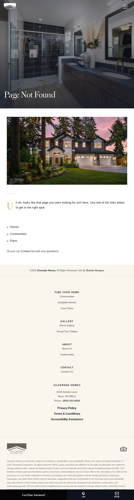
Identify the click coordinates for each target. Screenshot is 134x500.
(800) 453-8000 (71, 400)
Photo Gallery (67, 325)
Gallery (67, 321)
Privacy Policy (67, 408)
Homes (14, 226)
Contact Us (28, 251)
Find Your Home (67, 292)
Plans (13, 240)
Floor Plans (67, 308)
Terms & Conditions (67, 413)
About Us (67, 348)
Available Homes (67, 302)
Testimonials (67, 354)
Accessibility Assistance (67, 419)
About (67, 344)
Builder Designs (95, 270)
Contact (67, 367)
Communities (18, 233)
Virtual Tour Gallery (67, 331)
